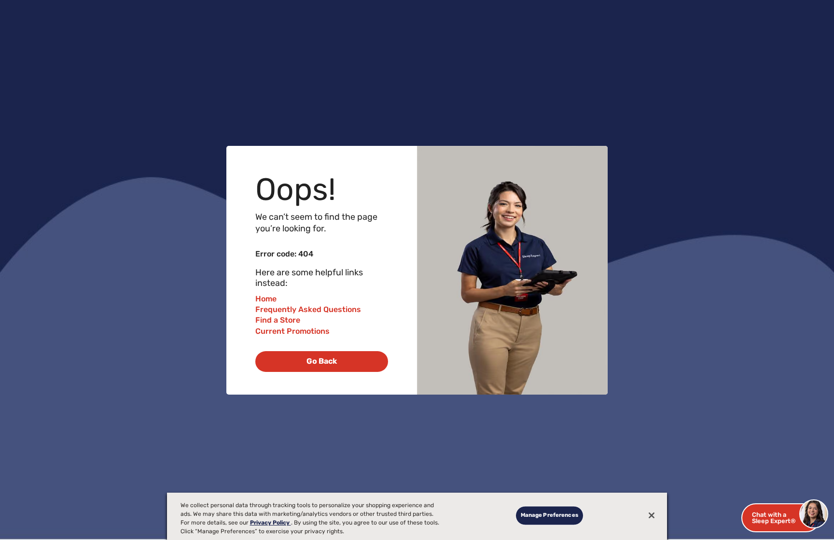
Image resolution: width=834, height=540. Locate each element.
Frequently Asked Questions (308, 309)
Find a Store (277, 320)
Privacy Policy (270, 522)
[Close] (651, 515)
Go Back (321, 361)
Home (266, 298)
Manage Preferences (549, 515)
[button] (780, 517)
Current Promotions (292, 331)
